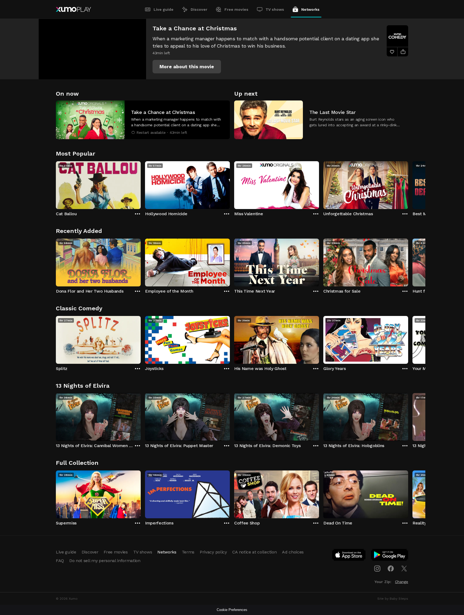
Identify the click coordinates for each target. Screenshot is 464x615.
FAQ (60, 560)
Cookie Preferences (232, 610)
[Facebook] (391, 568)
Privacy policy (213, 552)
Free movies (236, 9)
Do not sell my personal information (104, 560)
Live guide (163, 9)
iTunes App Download (349, 556)
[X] (404, 568)
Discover (199, 9)
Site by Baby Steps (392, 598)
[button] (187, 66)
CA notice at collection (254, 552)
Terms (188, 552)
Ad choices (293, 552)
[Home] (73, 9)
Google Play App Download (389, 556)
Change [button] (401, 582)
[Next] (408, 183)
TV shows (275, 9)
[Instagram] (377, 568)
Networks (310, 9)
